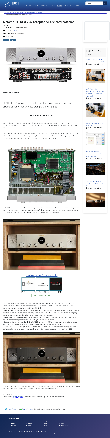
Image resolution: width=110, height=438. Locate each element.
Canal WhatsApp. (28, 409)
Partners (77, 5)
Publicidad (13, 425)
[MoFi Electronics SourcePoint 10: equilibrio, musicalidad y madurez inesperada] (95, 110)
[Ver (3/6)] (55, 284)
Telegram (46, 421)
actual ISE (44, 5)
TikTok (29, 428)
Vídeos (62, 423)
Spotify (45, 425)
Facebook (30, 423)
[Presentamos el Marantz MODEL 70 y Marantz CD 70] (95, 199)
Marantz (6, 40)
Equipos (62, 421)
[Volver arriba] (107, 435)
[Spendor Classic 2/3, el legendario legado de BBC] (95, 75)
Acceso (13, 421)
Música (52, 5)
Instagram (46, 428)
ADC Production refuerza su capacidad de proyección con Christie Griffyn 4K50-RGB (23, 12)
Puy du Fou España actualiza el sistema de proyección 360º (94, 154)
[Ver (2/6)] (41, 284)
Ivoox (45, 423)
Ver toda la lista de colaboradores (41, 295)
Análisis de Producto (32, 5)
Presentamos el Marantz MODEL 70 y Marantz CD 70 (94, 183)
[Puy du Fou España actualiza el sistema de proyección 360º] (95, 169)
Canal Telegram (12, 409)
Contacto (13, 423)
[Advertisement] (97, 31)
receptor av (13, 40)
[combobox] (94, 3)
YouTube (30, 421)
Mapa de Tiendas (64, 425)
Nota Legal (43, 431)
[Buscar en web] (105, 3)
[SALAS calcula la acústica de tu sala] (95, 139)
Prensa (59, 5)
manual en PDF (18, 397)
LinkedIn (30, 425)
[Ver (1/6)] (28, 284)
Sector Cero (68, 5)
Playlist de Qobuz (15, 428)
